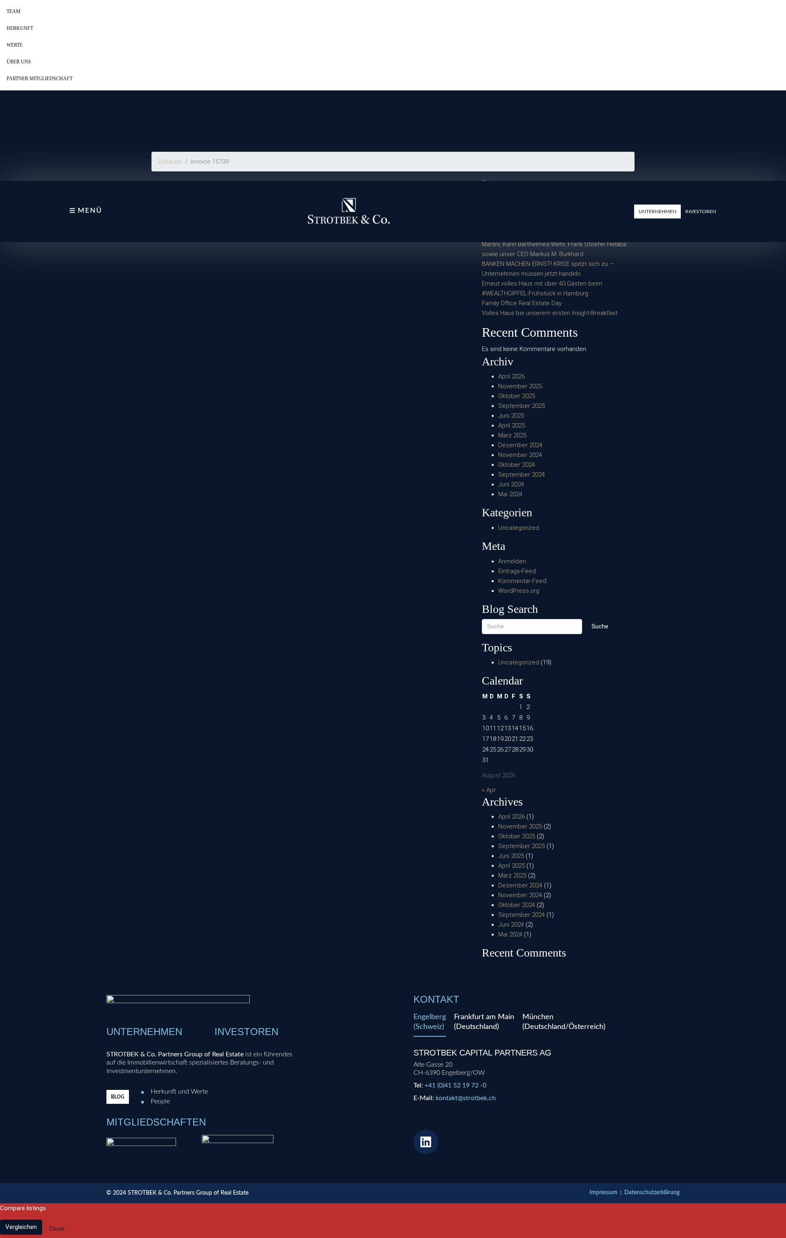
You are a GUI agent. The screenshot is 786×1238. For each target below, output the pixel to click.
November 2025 (520, 386)
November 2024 (520, 455)
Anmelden (512, 561)
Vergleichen (21, 1227)
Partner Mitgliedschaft (39, 78)
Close (57, 1228)
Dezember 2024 (520, 445)
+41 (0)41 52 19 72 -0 (455, 1085)
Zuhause (170, 161)
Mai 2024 (510, 494)
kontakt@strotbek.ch (466, 1098)
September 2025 (521, 406)
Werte (15, 45)
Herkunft (20, 28)
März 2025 (512, 435)
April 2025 (511, 425)
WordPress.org (518, 590)
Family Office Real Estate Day (522, 303)
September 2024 (521, 474)
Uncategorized (518, 527)
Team (13, 11)
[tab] (429, 1024)
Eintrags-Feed (517, 571)
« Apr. (489, 790)
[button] (657, 211)
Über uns (19, 62)
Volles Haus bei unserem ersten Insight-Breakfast (549, 313)
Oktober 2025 (516, 396)
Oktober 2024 (516, 464)
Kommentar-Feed (522, 581)
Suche (600, 626)
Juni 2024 (511, 484)
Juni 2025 (511, 415)
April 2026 (511, 376)
